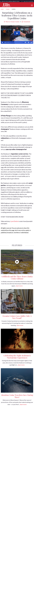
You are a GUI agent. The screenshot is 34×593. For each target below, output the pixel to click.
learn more (19, 286)
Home (2, 9)
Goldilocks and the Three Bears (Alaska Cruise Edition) (17, 277)
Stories (7, 9)
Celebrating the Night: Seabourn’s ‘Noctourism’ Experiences (17, 356)
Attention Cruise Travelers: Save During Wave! (17, 396)
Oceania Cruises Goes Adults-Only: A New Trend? (17, 317)
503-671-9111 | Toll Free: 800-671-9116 (10, 1)
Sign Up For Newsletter (29, 1)
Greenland (27, 21)
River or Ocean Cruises (12, 21)
